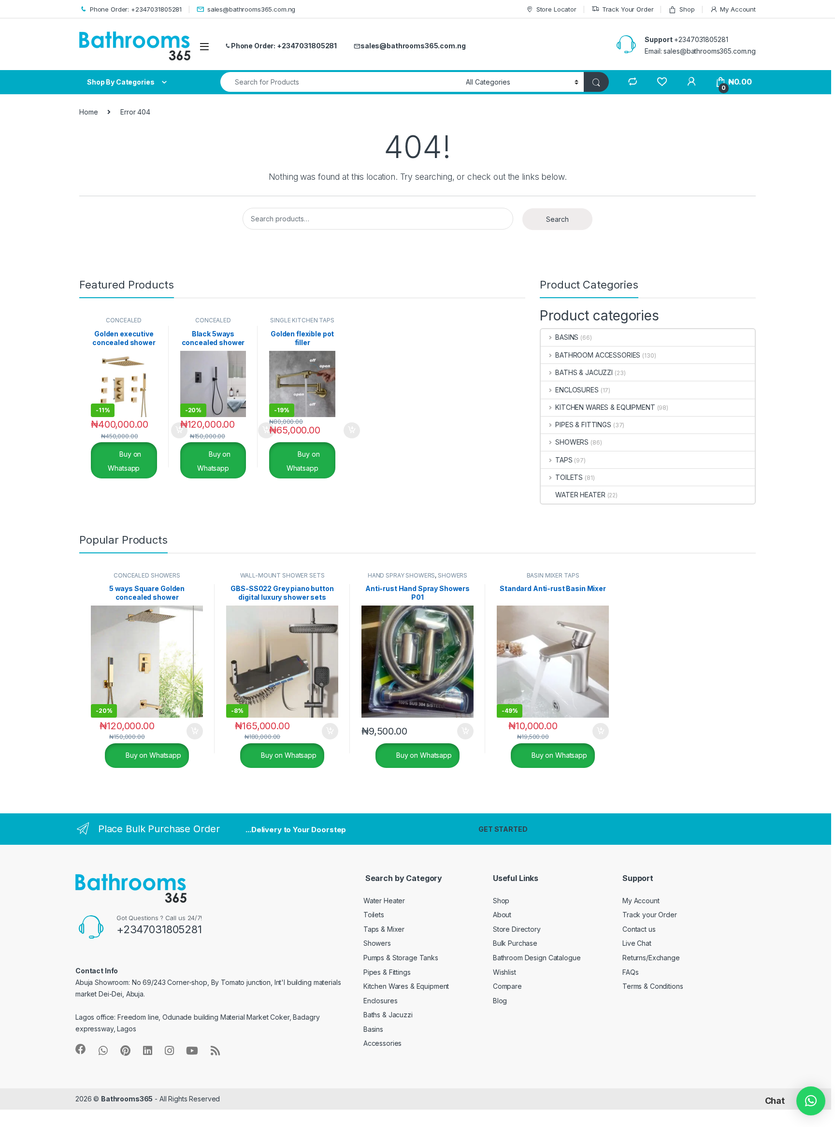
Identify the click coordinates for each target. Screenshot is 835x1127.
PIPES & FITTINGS (583, 424)
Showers (377, 943)
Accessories (382, 1043)
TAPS (563, 460)
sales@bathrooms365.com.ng (251, 9)
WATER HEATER (580, 495)
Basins (373, 1029)
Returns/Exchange (651, 958)
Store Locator (556, 9)
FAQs (630, 972)
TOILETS (569, 477)
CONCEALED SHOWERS (124, 323)
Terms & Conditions (652, 986)
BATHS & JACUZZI (584, 372)
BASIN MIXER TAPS (553, 575)
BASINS (566, 337)
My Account (738, 9)
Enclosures (380, 1001)
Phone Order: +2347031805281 (136, 9)
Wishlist (504, 972)
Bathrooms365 (127, 1099)
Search (557, 219)
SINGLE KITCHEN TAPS (302, 320)
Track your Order (649, 914)
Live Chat (636, 943)
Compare (507, 986)
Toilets (373, 914)
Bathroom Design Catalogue (537, 958)
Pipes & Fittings (387, 972)
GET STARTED (502, 829)
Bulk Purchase (515, 943)
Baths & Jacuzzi (388, 1015)
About (502, 914)
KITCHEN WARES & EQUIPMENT (605, 407)
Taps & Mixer (383, 929)
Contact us (639, 929)
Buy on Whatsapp (124, 461)
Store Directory (517, 929)
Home (88, 112)
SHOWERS (572, 442)
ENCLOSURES (576, 390)
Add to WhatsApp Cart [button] (167, 430)
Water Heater (384, 900)
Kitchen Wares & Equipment (406, 986)
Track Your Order (628, 9)
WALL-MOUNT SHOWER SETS (282, 575)
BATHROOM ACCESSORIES (597, 355)
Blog (500, 1001)
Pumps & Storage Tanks (400, 958)
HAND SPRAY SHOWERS (401, 575)
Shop (686, 9)
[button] (810, 1100)
